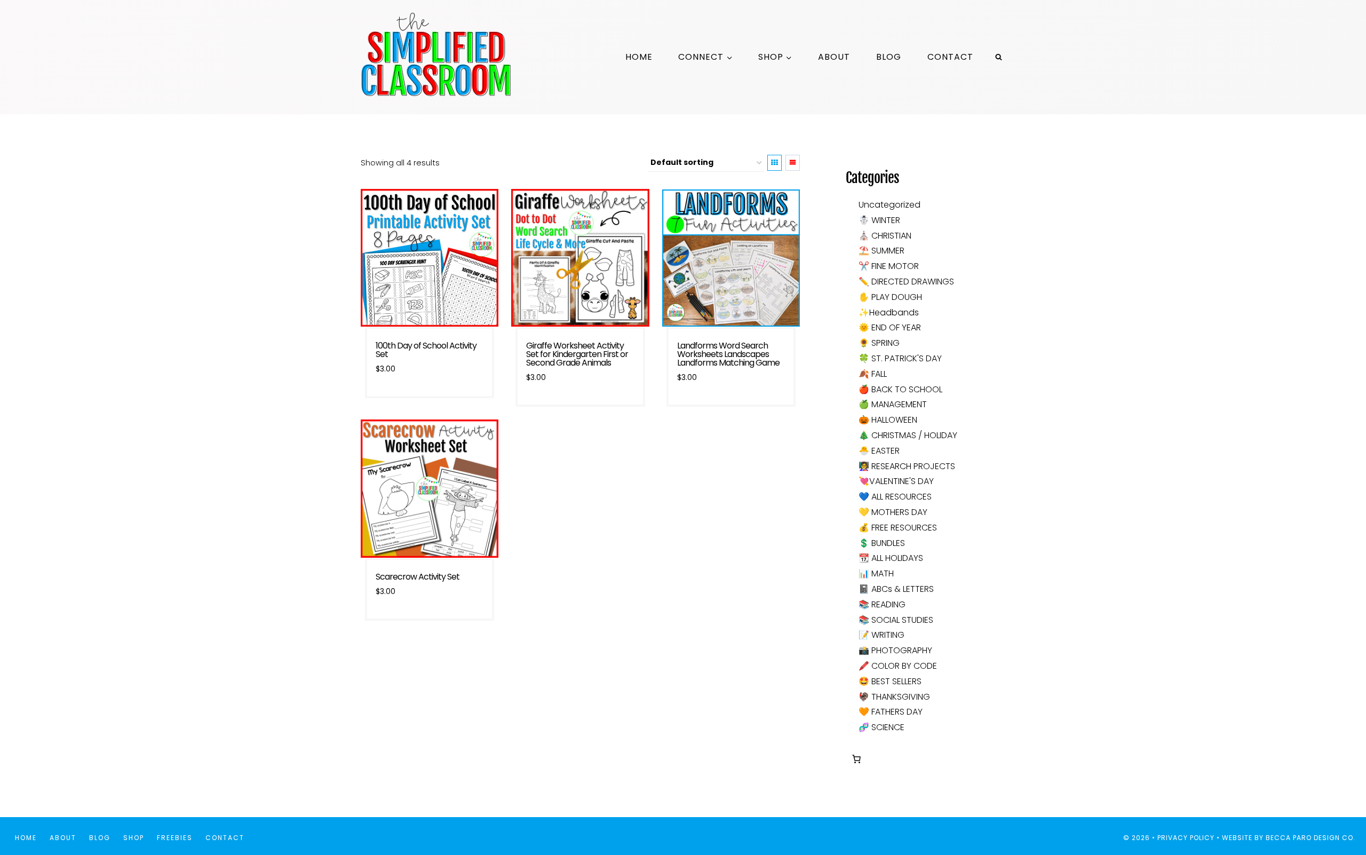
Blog (888, 57)
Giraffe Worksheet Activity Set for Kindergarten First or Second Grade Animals (577, 354)
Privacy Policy (1185, 837)
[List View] (792, 163)
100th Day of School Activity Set (426, 349)
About (834, 57)
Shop (133, 837)
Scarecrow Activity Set (417, 577)
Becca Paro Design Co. (1311, 837)
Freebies (175, 837)
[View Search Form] (998, 57)
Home (639, 57)
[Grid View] (774, 163)
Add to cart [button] (429, 405)
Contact (950, 57)
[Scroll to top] (1338, 811)
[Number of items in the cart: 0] (856, 759)
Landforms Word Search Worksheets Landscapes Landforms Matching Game (728, 354)
